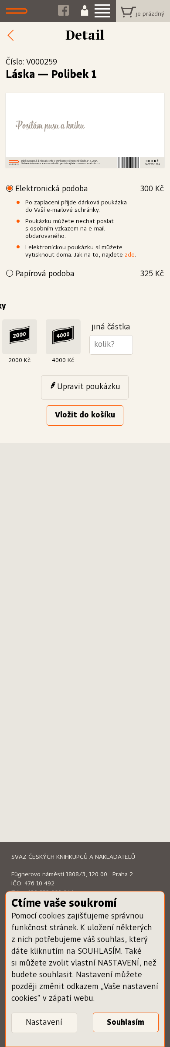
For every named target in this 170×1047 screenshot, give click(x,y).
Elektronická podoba (89, 189)
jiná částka (111, 327)
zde (130, 255)
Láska (20, 75)
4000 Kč (63, 360)
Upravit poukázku (88, 387)
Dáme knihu (19, 11)
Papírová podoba (89, 274)
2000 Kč (19, 360)
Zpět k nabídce (13, 35)
